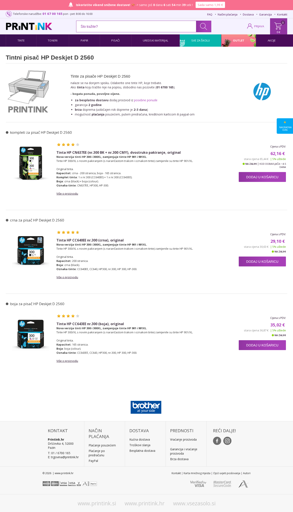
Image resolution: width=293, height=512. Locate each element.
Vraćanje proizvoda (183, 439)
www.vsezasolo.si (194, 503)
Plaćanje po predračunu (97, 453)
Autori (247, 473)
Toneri (52, 40)
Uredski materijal (155, 40)
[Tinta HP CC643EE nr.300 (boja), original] (30, 335)
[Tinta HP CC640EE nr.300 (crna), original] (30, 251)
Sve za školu (200, 40)
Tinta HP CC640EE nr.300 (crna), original (90, 240)
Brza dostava (179, 459)
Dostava (248, 14)
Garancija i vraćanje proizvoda (183, 451)
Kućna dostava (139, 439)
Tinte (21, 40)
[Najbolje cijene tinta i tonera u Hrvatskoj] (29, 26)
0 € (278, 32)
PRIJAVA (259, 26)
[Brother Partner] (146, 406)
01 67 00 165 (52, 13)
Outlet (239, 40)
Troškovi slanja (139, 445)
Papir (84, 40)
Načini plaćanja (227, 14)
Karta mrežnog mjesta (197, 473)
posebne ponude (145, 100)
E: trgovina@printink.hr (63, 457)
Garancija (265, 14)
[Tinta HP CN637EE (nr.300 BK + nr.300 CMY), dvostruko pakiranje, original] (30, 164)
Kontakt (282, 14)
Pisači (115, 40)
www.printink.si (97, 503)
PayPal (93, 461)
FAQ (209, 14)
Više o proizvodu (67, 193)
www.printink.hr (145, 503)
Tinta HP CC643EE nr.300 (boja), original (90, 324)
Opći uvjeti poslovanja (226, 473)
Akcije (272, 40)
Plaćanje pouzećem (102, 445)
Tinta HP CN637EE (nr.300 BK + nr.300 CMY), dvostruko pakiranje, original (118, 153)
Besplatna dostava (142, 451)
